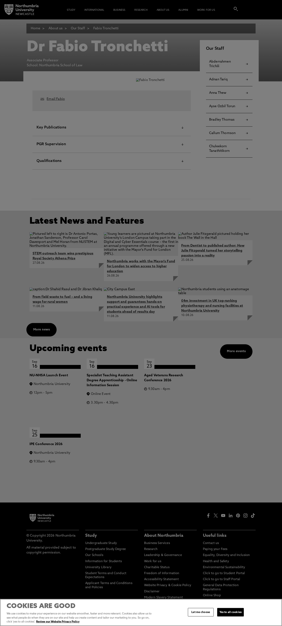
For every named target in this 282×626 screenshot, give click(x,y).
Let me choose (200, 612)
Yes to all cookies (230, 612)
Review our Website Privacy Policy (57, 621)
